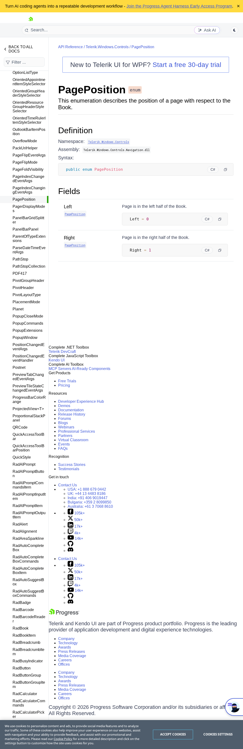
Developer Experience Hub (81, 401)
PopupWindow (25, 338)
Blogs (63, 423)
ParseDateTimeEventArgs (29, 250)
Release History (71, 414)
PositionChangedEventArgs (29, 347)
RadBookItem (24, 635)
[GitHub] (70, 545)
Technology (68, 643)
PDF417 (20, 273)
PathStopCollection (29, 266)
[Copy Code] (225, 169)
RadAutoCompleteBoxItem (28, 570)
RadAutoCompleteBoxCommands (28, 559)
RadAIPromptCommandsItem (28, 485)
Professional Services (76, 431)
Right (69, 237)
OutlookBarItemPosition (29, 132)
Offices (64, 664)
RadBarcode (23, 610)
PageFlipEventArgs (29, 155)
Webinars (66, 427)
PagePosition (24, 199)
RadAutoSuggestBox (28, 582)
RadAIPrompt (24, 464)
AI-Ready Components (91, 369)
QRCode (20, 427)
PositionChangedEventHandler (29, 358)
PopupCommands (28, 323)
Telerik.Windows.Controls (107, 47)
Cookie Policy (63, 739)
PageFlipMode (25, 162)
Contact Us (67, 485)
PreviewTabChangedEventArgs (28, 377)
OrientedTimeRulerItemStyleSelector (29, 120)
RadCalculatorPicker (28, 714)
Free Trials (67, 381)
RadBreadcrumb (26, 642)
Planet (18, 309)
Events (64, 444)
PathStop (20, 259)
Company (66, 639)
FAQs (63, 448)
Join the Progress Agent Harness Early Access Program (179, 6)
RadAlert (20, 524)
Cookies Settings (218, 734)
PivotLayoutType (27, 295)
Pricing (64, 385)
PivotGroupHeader (28, 281)
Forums (64, 419)
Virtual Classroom (73, 440)
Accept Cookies (173, 734)
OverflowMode (25, 141)
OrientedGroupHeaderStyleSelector (29, 93)
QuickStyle (22, 457)
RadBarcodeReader (29, 619)
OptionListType (25, 73)
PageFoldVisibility (28, 169)
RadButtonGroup (27, 675)
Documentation (71, 410)
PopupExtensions (27, 330)
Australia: (90, 506)
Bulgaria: (89, 502)
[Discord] (70, 551)
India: (87, 498)
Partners (65, 436)
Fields (69, 191)
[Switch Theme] (234, 30)
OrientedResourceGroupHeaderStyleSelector (28, 106)
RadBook (20, 628)
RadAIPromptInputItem (29, 496)
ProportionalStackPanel (29, 418)
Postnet (19, 367)
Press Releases (71, 651)
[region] (121, 734)
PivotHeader (23, 288)
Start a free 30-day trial (187, 64)
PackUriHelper (25, 148)
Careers (65, 660)
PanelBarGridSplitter (28, 220)
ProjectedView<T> (28, 409)
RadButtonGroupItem (29, 684)
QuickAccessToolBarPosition (28, 448)
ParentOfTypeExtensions (29, 238)
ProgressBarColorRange (29, 399)
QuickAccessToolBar (28, 436)
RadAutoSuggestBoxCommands (28, 593)
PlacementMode (26, 302)
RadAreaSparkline (28, 538)
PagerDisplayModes (29, 208)
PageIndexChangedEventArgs (28, 179)
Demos (64, 406)
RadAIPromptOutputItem (29, 515)
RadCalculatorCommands (29, 703)
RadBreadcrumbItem (28, 652)
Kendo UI (57, 360)
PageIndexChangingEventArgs (29, 190)
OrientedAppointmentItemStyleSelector (29, 82)
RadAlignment (25, 531)
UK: (87, 494)
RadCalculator (25, 694)
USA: (87, 489)
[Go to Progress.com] (64, 614)
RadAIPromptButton (28, 473)
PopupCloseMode (28, 316)
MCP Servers (60, 369)
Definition (75, 130)
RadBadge (22, 603)
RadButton (22, 668)
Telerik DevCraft (62, 352)
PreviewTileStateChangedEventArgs (28, 388)
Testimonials (68, 469)
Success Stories (71, 465)
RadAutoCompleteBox (28, 548)
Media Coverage (72, 656)
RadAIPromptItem (27, 506)
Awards (64, 647)
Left (68, 206)
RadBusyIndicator (28, 661)
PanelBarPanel (25, 229)
